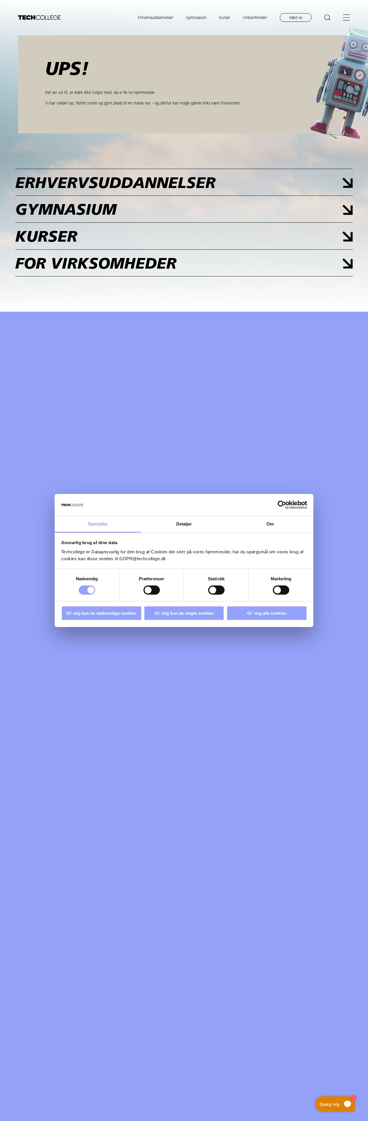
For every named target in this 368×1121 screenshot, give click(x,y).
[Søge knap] (327, 17)
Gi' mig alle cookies (266, 613)
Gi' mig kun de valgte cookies (184, 613)
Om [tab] (270, 523)
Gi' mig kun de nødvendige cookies (101, 613)
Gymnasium (196, 18)
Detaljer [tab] (184, 523)
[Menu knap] (346, 17)
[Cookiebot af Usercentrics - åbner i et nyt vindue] (282, 505)
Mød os (295, 18)
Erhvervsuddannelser (155, 18)
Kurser (224, 18)
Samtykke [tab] (98, 523)
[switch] (151, 590)
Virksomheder (255, 18)
